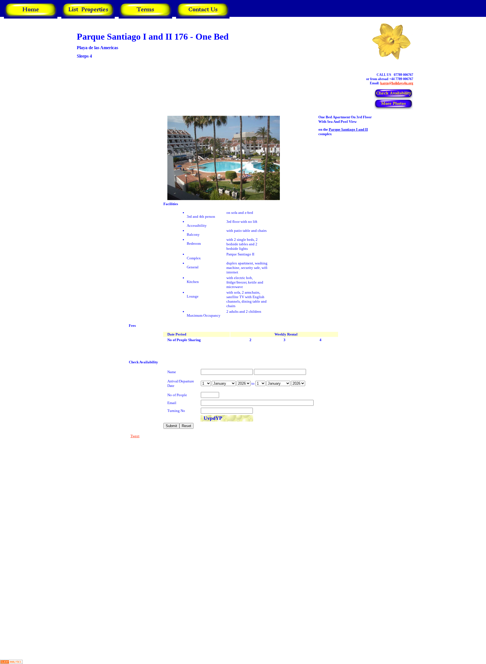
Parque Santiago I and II (348, 129)
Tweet (135, 436)
